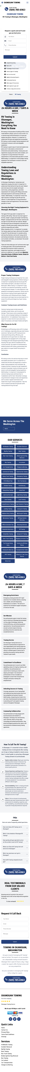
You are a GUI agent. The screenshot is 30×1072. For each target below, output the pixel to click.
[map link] (2, 3)
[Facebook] (19, 1019)
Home (10, 94)
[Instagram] (10, 1019)
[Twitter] (14, 1019)
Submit (15, 57)
